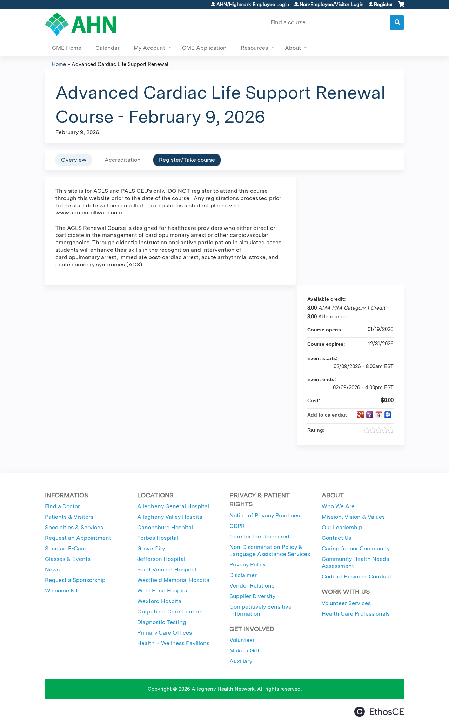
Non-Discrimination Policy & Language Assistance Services (269, 550)
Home (59, 64)
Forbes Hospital (157, 538)
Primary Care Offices (164, 632)
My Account (149, 48)
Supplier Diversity (252, 596)
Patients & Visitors (69, 516)
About (293, 48)
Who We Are (338, 506)
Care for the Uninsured (259, 536)
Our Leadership (342, 527)
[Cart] (401, 7)
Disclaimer (243, 575)
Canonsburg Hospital (165, 527)
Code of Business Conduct (356, 576)
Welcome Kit (61, 590)
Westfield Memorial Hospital (174, 580)
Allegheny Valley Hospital (170, 516)
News (52, 569)
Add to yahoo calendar (369, 414)
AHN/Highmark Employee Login (252, 4)
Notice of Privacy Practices (264, 515)
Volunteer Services (346, 603)
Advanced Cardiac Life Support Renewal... (122, 64)
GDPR (237, 526)
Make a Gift (244, 650)
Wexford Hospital (160, 601)
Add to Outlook (387, 414)
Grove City (151, 548)
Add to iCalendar (378, 414)
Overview (73, 160)
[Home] (80, 24)
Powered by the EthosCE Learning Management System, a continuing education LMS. (379, 712)
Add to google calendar (360, 414)
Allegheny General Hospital (173, 506)
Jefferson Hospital (161, 559)
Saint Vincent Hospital (166, 569)
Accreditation (123, 160)
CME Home (66, 48)
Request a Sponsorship (75, 580)
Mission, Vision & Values (353, 516)
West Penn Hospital (163, 590)
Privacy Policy (247, 564)
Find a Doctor (62, 506)
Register (383, 4)
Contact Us (336, 538)
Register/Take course (187, 160)
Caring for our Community (356, 548)
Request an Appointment (78, 538)
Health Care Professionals (356, 613)
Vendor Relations (251, 585)
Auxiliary (240, 661)
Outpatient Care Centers (169, 611)
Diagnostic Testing (161, 622)
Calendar (107, 48)
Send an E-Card (66, 548)
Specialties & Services (74, 527)
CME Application (204, 48)
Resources (254, 48)
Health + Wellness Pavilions (173, 643)
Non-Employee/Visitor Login (331, 4)
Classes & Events (68, 559)
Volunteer (242, 640)
